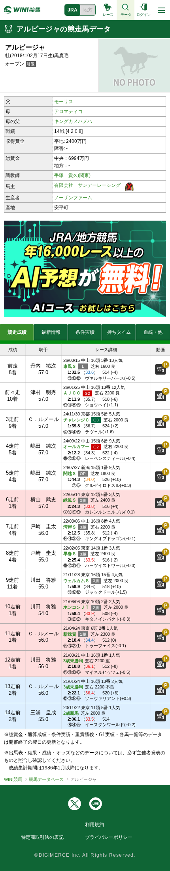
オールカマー (77, 446)
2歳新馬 (71, 713)
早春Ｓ (70, 553)
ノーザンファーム (73, 197)
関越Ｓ (70, 473)
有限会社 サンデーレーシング (87, 185)
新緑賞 (70, 634)
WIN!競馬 (13, 779)
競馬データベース (46, 779)
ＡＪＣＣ (72, 392)
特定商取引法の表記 (42, 837)
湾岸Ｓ (70, 527)
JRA (72, 10)
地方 (88, 10)
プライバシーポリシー (108, 837)
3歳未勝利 (73, 660)
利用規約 (94, 824)
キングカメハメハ (73, 121)
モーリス (63, 101)
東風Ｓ (70, 366)
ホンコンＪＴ (77, 607)
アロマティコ (68, 111)
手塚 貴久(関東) (72, 175)
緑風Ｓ (70, 500)
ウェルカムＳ (77, 580)
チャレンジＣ (77, 419)
